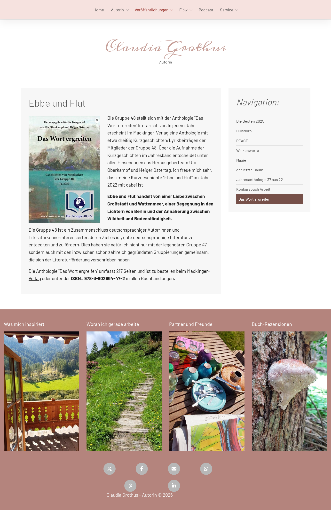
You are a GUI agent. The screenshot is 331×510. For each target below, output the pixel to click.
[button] (109, 469)
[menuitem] (99, 9)
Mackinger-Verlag (150, 132)
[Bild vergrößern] (64, 169)
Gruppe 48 (47, 230)
